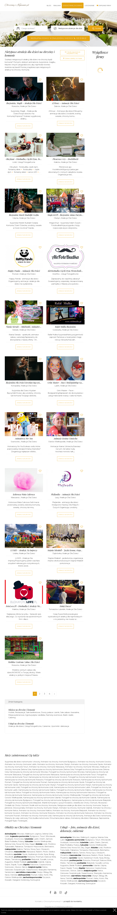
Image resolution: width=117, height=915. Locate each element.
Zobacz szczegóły (24, 126)
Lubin (7, 836)
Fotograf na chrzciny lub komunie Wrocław (67, 772)
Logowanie (89, 5)
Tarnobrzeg (16, 859)
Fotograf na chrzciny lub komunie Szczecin (86, 777)
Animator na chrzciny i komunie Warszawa (46, 767)
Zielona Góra (10, 844)
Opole (24, 854)
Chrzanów (9, 852)
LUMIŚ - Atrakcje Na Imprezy (24, 550)
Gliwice (18, 867)
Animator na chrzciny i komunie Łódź (36, 816)
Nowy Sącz (35, 849)
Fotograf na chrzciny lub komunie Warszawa (40, 774)
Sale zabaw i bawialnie (69, 712)
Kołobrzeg (25, 880)
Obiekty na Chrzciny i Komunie (23, 827)
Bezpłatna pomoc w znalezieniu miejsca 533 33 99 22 (58, 38)
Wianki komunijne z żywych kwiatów (57, 803)
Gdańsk (41, 862)
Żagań (32, 844)
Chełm (42, 839)
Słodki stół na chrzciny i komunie (43, 805)
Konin (46, 875)
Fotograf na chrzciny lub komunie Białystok (23, 803)
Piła (50, 875)
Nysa (46, 854)
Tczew (20, 864)
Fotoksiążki (22, 821)
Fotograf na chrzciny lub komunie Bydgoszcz (52, 800)
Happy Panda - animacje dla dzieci (24, 271)
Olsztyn (57, 218)
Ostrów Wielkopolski (57, 442)
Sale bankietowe (33, 712)
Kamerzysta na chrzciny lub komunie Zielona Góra (53, 769)
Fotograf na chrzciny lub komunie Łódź (37, 787)
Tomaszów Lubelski (57, 609)
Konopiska (15, 386)
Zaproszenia (104, 818)
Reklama (57, 5)
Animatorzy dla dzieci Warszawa (84, 818)
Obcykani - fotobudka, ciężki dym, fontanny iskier (24, 159)
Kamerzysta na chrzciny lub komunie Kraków (37, 790)
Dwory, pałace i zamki (50, 712)
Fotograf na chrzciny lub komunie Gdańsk (79, 797)
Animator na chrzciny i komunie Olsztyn (53, 764)
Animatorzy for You (24, 438)
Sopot (7, 864)
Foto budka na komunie (38, 818)
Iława (7, 875)
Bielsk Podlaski (20, 862)
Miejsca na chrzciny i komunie (21, 709)
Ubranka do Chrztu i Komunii (85, 803)
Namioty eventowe (54, 715)
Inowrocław (19, 839)
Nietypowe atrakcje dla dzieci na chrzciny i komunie (79, 805)
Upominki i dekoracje (60, 726)
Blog (49, 5)
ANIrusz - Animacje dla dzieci (65, 103)
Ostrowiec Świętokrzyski (15, 870)
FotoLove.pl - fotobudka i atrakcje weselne (24, 606)
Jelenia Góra (47, 834)
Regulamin (49, 906)
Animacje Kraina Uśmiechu (65, 438)
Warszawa (15, 497)
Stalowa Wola (50, 857)
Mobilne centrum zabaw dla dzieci (24, 662)
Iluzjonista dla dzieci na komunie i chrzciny (22, 762)
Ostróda (13, 875)
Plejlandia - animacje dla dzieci (65, 494)
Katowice (34, 864)
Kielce (44, 867)
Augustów (9, 862)
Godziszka (57, 330)
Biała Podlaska (11, 841)
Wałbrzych (29, 834)
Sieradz (15, 330)
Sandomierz (10, 872)
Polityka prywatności (63, 906)
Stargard (16, 880)
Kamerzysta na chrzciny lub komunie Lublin (72, 787)
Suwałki (43, 859)
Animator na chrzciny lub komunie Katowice (74, 813)
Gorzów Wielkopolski (42, 841)
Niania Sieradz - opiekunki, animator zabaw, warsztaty (24, 327)
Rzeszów (15, 106)
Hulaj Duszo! (65, 606)
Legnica (38, 834)
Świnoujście (35, 880)
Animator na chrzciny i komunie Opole (87, 764)
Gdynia (15, 218)
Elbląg (46, 872)
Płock (45, 852)
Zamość (49, 839)
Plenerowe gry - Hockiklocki (65, 159)
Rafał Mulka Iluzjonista (65, 327)
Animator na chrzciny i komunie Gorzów (94, 762)
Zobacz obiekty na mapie (73, 58)
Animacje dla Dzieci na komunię (97, 816)
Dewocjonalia (19, 808)
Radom (39, 852)
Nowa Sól (20, 844)
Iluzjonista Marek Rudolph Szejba (24, 215)
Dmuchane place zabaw (60, 818)
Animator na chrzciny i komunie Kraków (35, 810)
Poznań (15, 274)
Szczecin (46, 877)
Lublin (57, 386)
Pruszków (9, 854)
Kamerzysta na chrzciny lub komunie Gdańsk (42, 797)
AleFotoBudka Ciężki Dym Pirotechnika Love (65, 271)
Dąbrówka (57, 553)
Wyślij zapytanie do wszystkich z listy (73, 52)
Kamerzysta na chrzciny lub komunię (68, 816)
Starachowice (32, 870)
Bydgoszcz (34, 836)
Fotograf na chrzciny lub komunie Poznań (29, 782)
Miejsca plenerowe (16, 715)
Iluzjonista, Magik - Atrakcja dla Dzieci (23, 103)
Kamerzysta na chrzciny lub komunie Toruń (78, 774)
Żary (27, 844)
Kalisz (40, 875)
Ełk (50, 872)
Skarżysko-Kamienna (47, 870)
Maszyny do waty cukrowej (16, 818)
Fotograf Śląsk (11, 821)
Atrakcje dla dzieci (28, 106)
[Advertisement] (46, 744)
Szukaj (98, 28)
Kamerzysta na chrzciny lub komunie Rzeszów (24, 780)
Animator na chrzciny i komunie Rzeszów (38, 813)
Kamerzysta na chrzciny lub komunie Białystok (91, 800)
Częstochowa (45, 864)
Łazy (57, 497)
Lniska (15, 553)
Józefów (56, 274)
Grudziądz (9, 839)
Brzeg (51, 854)
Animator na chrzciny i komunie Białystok (70, 810)
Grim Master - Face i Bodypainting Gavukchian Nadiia (65, 382)
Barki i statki (68, 715)
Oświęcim (45, 849)
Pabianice (19, 846)
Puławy (21, 841)
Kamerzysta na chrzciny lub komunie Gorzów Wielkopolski (56, 795)
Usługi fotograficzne (26, 162)
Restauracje (20, 712)
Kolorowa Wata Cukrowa (24, 494)
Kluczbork (9, 857)
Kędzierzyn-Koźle (35, 854)
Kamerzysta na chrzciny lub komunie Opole (66, 782)
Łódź (15, 162)
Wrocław (20, 834)
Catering (12, 717)
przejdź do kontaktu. (73, 901)
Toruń (42, 836)
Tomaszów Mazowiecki (34, 846)
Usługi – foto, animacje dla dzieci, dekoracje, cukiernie (80, 829)
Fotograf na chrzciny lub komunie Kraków (74, 790)
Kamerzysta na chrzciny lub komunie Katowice (76, 792)
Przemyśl (39, 857)
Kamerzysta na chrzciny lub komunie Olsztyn (37, 785)
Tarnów (27, 849)
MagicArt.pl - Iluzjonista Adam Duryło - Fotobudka (65, 215)
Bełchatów (49, 846)
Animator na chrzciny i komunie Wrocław (82, 767)
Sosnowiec (15, 442)
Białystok (35, 859)
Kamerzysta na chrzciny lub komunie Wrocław (28, 772)
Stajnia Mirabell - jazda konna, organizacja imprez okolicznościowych (65, 550)
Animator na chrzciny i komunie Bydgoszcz (59, 762)
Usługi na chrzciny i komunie (21, 723)
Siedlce (52, 852)
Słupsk (13, 864)
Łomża (50, 859)
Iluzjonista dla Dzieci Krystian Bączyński (24, 382)
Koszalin (8, 880)
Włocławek (50, 836)
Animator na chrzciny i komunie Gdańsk (75, 808)
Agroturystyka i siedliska (35, 715)
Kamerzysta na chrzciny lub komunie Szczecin (48, 777)
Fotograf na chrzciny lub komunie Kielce (38, 792)
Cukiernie (46, 726)
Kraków (57, 162)
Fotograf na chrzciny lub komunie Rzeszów (62, 780)
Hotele (11, 712)
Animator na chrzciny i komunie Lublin (20, 764)
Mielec (8, 859)
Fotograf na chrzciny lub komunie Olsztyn (74, 785)
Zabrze (57, 106)
